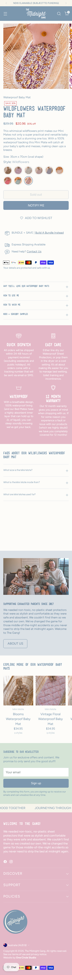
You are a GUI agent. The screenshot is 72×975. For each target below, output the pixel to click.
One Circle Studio (26, 957)
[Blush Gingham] (38, 170)
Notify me (36, 205)
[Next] (66, 3)
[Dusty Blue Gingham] (49, 170)
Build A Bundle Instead (49, 232)
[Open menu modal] (5, 13)
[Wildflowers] (28, 180)
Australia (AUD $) (17, 945)
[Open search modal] (59, 13)
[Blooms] (7, 170)
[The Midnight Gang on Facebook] (5, 862)
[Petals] (7, 180)
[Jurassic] (59, 170)
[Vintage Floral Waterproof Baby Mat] (51, 691)
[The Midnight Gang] (36, 13)
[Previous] (6, 3)
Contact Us (34, 251)
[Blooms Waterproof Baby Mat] (18, 691)
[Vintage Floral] (18, 170)
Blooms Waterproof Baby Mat (18, 719)
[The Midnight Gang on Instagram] (11, 862)
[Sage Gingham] (28, 170)
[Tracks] (18, 180)
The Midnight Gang (35, 950)
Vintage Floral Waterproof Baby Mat (50, 719)
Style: (16, 162)
